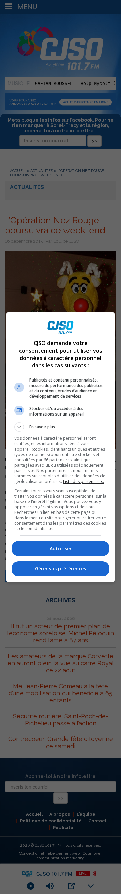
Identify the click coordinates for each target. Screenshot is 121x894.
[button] (60, 427)
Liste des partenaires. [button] (83, 481)
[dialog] (60, 447)
